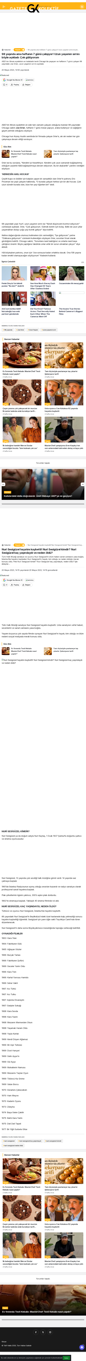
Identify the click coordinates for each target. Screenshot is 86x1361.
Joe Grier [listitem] (20, 330)
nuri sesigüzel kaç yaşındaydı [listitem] (29, 1141)
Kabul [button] (66, 1358)
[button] (82, 6)
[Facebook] (36, 1332)
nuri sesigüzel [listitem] (9, 1141)
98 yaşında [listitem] (7, 330)
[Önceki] (3, 484)
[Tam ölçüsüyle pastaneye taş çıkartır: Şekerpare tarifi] (64, 154)
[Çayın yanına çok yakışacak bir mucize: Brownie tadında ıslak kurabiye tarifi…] (22, 397)
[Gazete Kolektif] (34, 8)
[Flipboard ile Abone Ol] (30, 80)
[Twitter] (43, 1332)
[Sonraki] (82, 484)
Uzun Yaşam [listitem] (33, 330)
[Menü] (4, 6)
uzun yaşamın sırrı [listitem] (49, 330)
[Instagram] (50, 1332)
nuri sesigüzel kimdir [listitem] (53, 1141)
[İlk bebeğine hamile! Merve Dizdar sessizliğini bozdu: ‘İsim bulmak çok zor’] (22, 434)
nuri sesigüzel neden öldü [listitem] (13, 1145)
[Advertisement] (43, 30)
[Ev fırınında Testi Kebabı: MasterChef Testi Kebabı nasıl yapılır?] (22, 154)
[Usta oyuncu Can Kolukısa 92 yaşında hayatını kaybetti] (64, 397)
